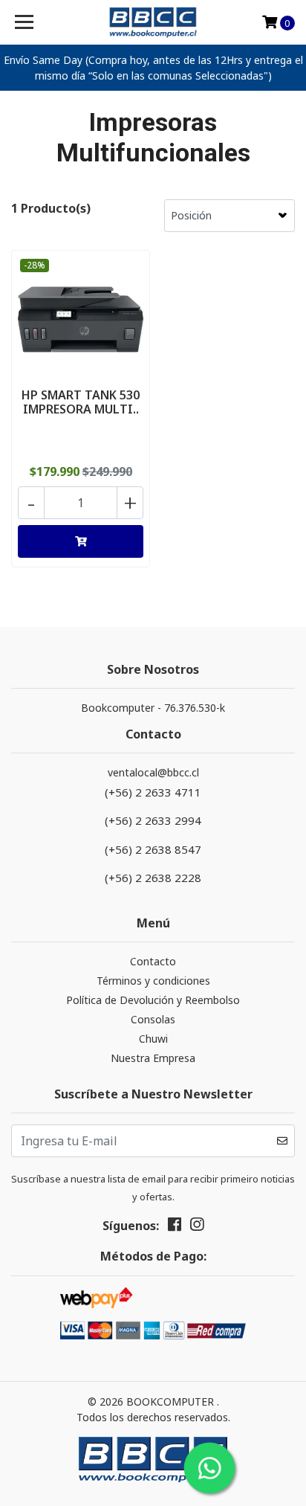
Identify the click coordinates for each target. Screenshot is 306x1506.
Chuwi (153, 1039)
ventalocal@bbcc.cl (153, 772)
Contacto (153, 961)
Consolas (153, 1019)
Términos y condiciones (153, 981)
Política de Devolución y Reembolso (153, 1000)
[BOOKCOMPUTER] (153, 22)
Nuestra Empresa (153, 1058)
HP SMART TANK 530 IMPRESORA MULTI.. (81, 402)
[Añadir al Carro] (80, 541)
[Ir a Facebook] (174, 1227)
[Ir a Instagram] (197, 1227)
